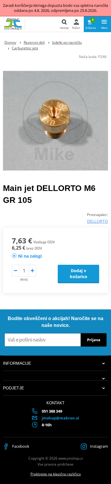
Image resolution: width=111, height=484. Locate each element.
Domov (10, 42)
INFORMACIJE (17, 363)
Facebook (20, 446)
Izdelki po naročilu (67, 42)
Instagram (98, 446)
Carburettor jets (25, 48)
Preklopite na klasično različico (55, 474)
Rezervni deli (34, 42)
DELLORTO (97, 221)
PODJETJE (13, 388)
